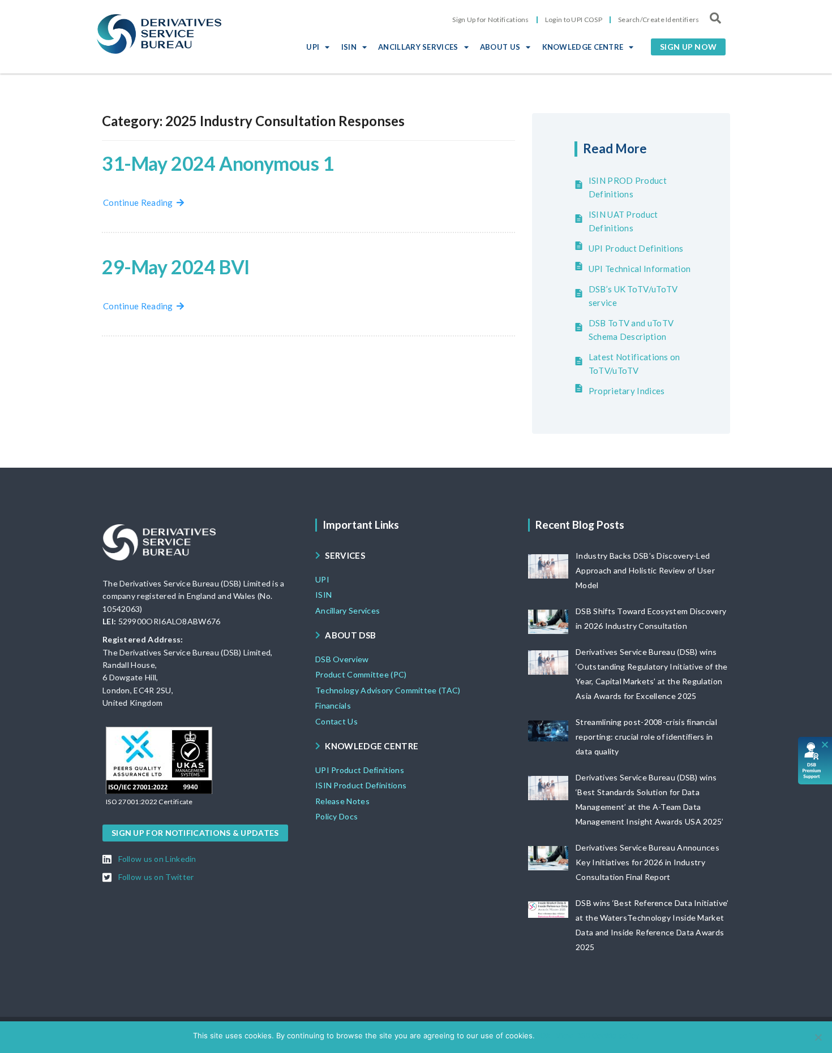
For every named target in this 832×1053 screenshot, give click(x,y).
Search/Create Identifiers (659, 19)
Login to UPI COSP (573, 19)
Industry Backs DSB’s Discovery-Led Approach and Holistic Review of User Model (645, 570)
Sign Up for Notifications (490, 19)
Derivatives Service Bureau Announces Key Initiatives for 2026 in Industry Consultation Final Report (647, 862)
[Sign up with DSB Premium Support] (815, 761)
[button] (688, 46)
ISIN (349, 46)
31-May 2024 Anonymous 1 (218, 163)
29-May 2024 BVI (176, 266)
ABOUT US (500, 46)
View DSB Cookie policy (597, 1035)
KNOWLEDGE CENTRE (583, 46)
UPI (312, 46)
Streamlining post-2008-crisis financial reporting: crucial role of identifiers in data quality (646, 736)
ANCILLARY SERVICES (418, 46)
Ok (545, 1035)
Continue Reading (140, 202)
